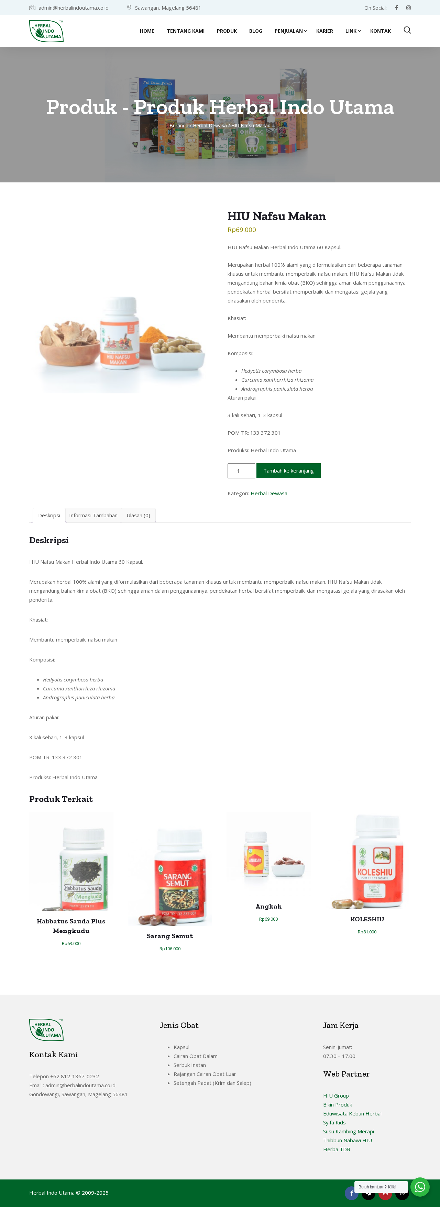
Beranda (178, 125)
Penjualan (289, 31)
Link (350, 31)
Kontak (380, 31)
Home (147, 31)
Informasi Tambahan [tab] (93, 515)
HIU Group (336, 1095)
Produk (227, 31)
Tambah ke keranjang (288, 470)
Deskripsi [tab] (49, 515)
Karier (324, 31)
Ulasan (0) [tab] (138, 515)
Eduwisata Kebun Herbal (352, 1113)
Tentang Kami (186, 31)
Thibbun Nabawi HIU (347, 1140)
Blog (255, 31)
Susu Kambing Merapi (348, 1131)
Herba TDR (336, 1149)
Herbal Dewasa (210, 125)
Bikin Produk (337, 1104)
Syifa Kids (334, 1122)
